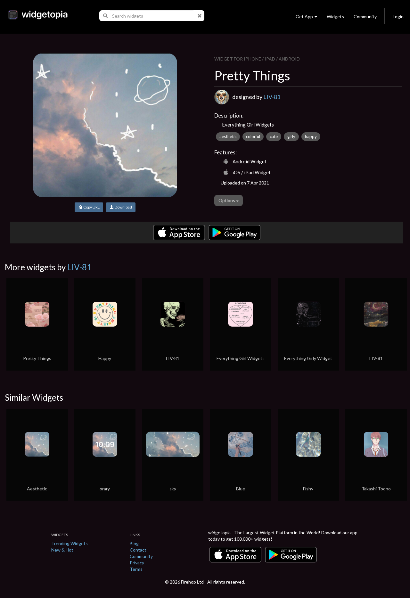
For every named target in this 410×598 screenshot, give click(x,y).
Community (365, 16)
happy (311, 136)
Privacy (137, 562)
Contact (138, 550)
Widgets (335, 16)
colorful (253, 136)
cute (274, 136)
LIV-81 (271, 96)
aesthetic (227, 136)
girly (291, 136)
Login (398, 16)
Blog (134, 543)
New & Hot (62, 550)
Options (227, 200)
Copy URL (91, 207)
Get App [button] (304, 16)
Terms (136, 569)
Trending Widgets (69, 543)
